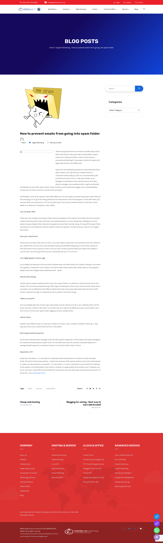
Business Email (57, 477)
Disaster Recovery (121, 464)
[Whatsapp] (157, 530)
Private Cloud (88, 455)
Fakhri (23, 143)
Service (125, 9)
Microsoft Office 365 (90, 482)
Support (128, 2)
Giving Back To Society (28, 473)
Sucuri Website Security (124, 455)
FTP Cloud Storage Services (93, 464)
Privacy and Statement (45, 534)
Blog (136, 9)
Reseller (23, 459)
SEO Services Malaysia (123, 473)
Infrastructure (25, 464)
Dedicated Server (58, 468)
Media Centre (25, 486)
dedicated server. (39, 373)
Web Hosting (81, 9)
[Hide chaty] (157, 537)
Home (51, 48)
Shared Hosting (57, 459)
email (30, 389)
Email (94, 9)
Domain (66, 9)
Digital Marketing (38, 143)
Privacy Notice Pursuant (28, 534)
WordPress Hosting (59, 455)
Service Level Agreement (39, 536)
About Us (23, 455)
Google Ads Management (124, 477)
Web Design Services (123, 486)
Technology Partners (27, 477)
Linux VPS (55, 464)
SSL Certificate (120, 459)
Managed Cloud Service (92, 468)
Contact (140, 2)
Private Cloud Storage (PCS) (93, 459)
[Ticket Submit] (157, 517)
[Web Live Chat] (157, 523)
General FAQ (24, 491)
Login (118, 2)
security (39, 389)
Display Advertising (122, 482)
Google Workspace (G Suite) (93, 477)
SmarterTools (50, 389)
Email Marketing (58, 473)
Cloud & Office (109, 9)
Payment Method (26, 482)
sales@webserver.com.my (56, 2)
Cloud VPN (87, 473)
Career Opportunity (27, 468)
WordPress (52, 9)
